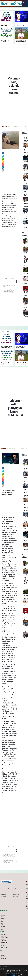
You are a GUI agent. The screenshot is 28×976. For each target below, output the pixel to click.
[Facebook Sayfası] (1, 888)
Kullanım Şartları (16, 893)
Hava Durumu (4, 934)
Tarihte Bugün (4, 942)
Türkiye (7, 331)
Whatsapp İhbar (16, 894)
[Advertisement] (14, 60)
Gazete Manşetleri (5, 948)
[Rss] (14, 888)
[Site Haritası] (16, 888)
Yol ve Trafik (3, 936)
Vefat (2, 923)
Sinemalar (3, 944)
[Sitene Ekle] (19, 888)
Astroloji (2, 960)
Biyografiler (3, 957)
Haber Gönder (16, 896)
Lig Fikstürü (3, 940)
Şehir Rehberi (4, 947)
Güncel (7, 9)
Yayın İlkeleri (3, 894)
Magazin (3, 926)
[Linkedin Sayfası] (11, 888)
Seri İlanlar (3, 945)
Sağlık (2, 924)
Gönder (16, 281)
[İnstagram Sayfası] (6, 888)
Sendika (2, 928)
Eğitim (2, 920)
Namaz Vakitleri (4, 937)
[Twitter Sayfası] (4, 888)
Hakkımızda (3, 893)
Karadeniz (3, 915)
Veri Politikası (4, 896)
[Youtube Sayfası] (9, 888)
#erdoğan (4, 812)
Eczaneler (3, 939)
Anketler (2, 955)
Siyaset (2, 918)
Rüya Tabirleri (4, 958)
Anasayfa (3, 9)
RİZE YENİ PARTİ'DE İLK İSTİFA (26, 249)
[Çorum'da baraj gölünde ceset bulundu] (10, 140)
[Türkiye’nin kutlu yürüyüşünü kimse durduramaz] (10, 458)
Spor (2, 921)
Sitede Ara (3, 953)
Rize (24, 3)
